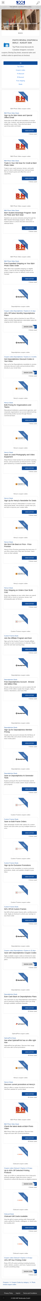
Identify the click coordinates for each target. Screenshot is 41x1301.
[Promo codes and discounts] (20, 3)
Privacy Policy (8, 1293)
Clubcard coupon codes (20, 1163)
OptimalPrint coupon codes (20, 1033)
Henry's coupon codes (21, 398)
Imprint (18, 1293)
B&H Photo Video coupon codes (20, 108)
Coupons (6, 1282)
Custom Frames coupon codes (20, 631)
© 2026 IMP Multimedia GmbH (20, 1298)
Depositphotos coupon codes (20, 306)
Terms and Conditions (30, 1293)
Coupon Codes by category (20, 1282)
